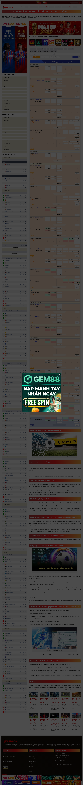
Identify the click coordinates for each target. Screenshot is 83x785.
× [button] (59, 374)
